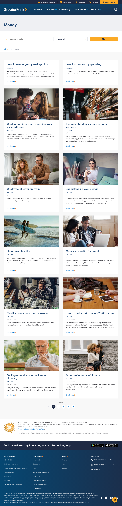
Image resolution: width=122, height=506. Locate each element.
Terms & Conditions (11, 500)
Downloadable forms (40, 484)
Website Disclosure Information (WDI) (33, 497)
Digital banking (38, 488)
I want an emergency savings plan (27, 64)
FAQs (34, 468)
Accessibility (8, 476)
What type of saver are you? (23, 188)
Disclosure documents (11, 464)
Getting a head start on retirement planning (27, 377)
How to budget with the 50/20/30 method (90, 313)
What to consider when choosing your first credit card (29, 125)
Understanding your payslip (82, 188)
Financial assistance (39, 480)
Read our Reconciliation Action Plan (31, 429)
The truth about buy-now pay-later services (86, 125)
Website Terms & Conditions (13, 484)
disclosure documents (32, 495)
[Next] (73, 406)
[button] (39, 9)
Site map (7, 480)
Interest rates (37, 460)
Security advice (9, 472)
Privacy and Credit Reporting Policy (15, 468)
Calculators (36, 464)
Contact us (36, 476)
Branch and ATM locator (41, 472)
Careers (64, 468)
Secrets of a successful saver (83, 375)
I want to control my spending (83, 64)
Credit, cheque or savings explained (28, 313)
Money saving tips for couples (83, 251)
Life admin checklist (18, 251)
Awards (64, 460)
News (63, 464)
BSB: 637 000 (8, 460)
